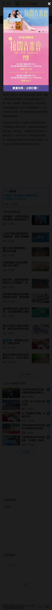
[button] (49, 3)
